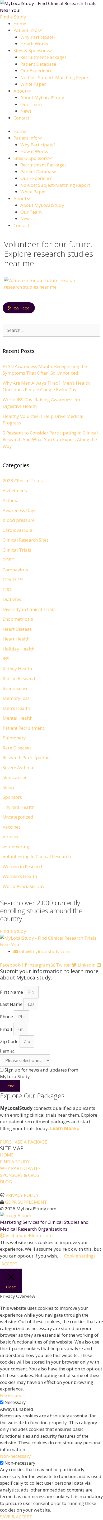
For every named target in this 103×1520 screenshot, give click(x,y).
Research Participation (26, 757)
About (19, 91)
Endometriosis (18, 619)
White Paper (33, 84)
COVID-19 (13, 579)
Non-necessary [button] (15, 1456)
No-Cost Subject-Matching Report (55, 77)
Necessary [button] (10, 1396)
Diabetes (12, 599)
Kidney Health (17, 669)
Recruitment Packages (43, 57)
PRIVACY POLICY (22, 1195)
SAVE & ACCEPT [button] (16, 1517)
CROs (8, 589)
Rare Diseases (17, 748)
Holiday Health (18, 649)
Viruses (10, 837)
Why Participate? (37, 37)
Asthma (11, 500)
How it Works (34, 44)
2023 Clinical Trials (23, 480)
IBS (6, 659)
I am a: (7, 1051)
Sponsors (12, 797)
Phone (7, 1017)
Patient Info (25, 30)
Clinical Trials (17, 550)
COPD (9, 560)
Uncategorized (18, 817)
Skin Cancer (15, 777)
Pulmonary (14, 738)
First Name (12, 992)
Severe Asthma (18, 767)
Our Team (31, 104)
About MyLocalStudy (42, 97)
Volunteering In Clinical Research (37, 856)
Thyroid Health (18, 807)
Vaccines (12, 827)
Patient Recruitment (23, 728)
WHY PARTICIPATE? (20, 1168)
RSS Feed (20, 307)
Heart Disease (17, 629)
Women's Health (20, 876)
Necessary (15, 1402)
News (26, 111)
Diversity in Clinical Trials (29, 609)
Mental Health (17, 718)
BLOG (6, 1182)
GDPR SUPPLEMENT (26, 1202)
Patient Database (38, 64)
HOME (7, 1155)
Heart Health (16, 639)
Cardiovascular (18, 530)
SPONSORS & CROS (19, 1175)
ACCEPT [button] (9, 1264)
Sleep (8, 787)
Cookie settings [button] (80, 1256)
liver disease (16, 688)
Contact (21, 118)
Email (6, 1029)
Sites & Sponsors (30, 50)
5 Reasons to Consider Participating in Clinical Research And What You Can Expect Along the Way (50, 439)
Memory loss (16, 698)
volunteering (16, 847)
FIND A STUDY (15, 1162)
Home (19, 24)
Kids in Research (19, 678)
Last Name (12, 1004)
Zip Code (10, 1041)
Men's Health (16, 708)
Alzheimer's (15, 490)
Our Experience (36, 71)
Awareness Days (19, 510)
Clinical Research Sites (26, 540)
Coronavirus (15, 570)
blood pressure (19, 520)
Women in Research (23, 866)
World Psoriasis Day (24, 886)
